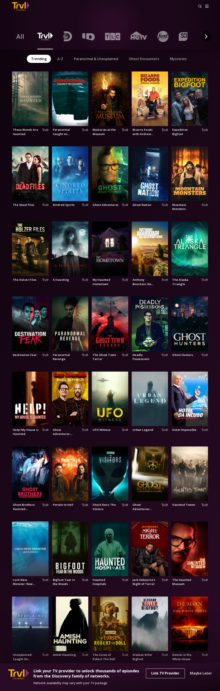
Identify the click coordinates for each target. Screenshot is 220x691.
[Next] (206, 36)
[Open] (207, 6)
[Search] (198, 6)
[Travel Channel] (23, 6)
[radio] (20, 36)
